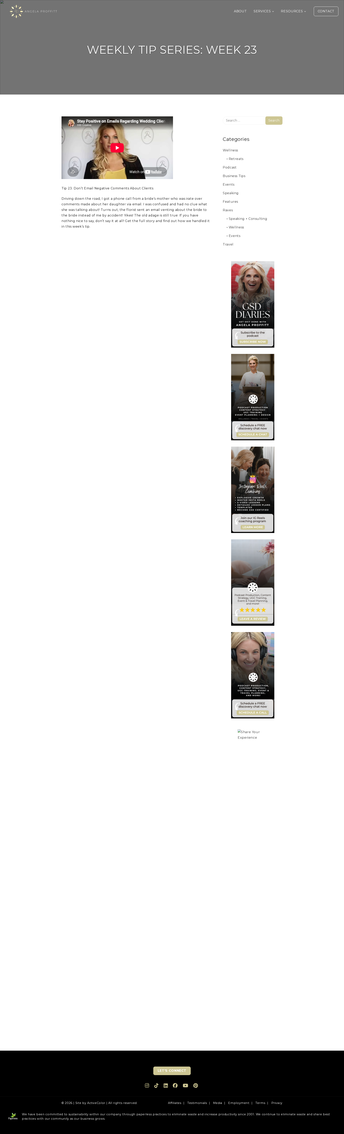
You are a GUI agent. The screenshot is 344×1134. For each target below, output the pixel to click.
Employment (238, 1103)
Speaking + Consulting (248, 219)
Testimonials (197, 1103)
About (240, 11)
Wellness (230, 150)
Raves (228, 210)
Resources (292, 11)
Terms (260, 1103)
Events (229, 184)
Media (217, 1103)
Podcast (229, 167)
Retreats (236, 159)
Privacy (276, 1103)
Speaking (231, 193)
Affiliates (174, 1103)
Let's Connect (172, 1071)
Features (230, 202)
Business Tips (234, 176)
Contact (326, 11)
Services (262, 11)
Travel (228, 244)
